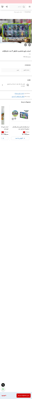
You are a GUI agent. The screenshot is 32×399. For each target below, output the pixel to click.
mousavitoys (27, 12)
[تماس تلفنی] (3, 385)
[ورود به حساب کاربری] (7, 6)
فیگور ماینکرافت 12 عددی (18, 96)
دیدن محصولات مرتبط (23, 395)
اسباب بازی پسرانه (18, 12)
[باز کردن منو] (29, 6)
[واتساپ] (3, 389)
